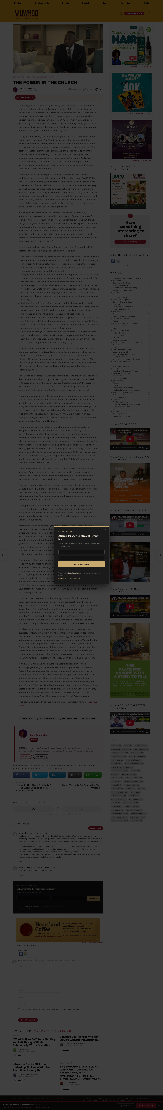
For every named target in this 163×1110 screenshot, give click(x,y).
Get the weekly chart (82, 564)
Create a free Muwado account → (69, 578)
